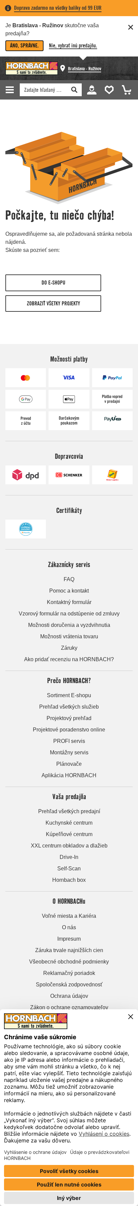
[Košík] (125, 89)
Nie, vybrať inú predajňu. (73, 45)
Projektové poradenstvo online (69, 729)
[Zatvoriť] (130, 27)
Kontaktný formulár (69, 602)
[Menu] (11, 90)
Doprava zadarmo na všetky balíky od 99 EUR (57, 8)
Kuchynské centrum (69, 823)
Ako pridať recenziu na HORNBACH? (69, 659)
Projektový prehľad (69, 718)
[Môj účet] (91, 89)
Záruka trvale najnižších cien (69, 950)
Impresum (69, 939)
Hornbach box (69, 880)
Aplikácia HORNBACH (69, 775)
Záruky (69, 648)
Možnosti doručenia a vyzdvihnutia (69, 625)
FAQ (69, 579)
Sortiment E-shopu (69, 695)
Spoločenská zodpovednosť (69, 984)
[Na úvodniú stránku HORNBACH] (31, 68)
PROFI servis (69, 741)
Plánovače (69, 764)
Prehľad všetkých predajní (69, 811)
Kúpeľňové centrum (69, 834)
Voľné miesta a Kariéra (69, 916)
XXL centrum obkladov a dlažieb (69, 846)
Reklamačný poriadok (69, 973)
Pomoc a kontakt (69, 591)
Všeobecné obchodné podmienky (69, 962)
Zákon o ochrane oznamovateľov (69, 1007)
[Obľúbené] (108, 89)
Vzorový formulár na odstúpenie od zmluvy (69, 613)
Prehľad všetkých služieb (69, 707)
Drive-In (69, 857)
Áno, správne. (24, 45)
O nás (69, 927)
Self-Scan (69, 868)
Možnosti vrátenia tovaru (69, 636)
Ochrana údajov (69, 996)
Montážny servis (69, 752)
